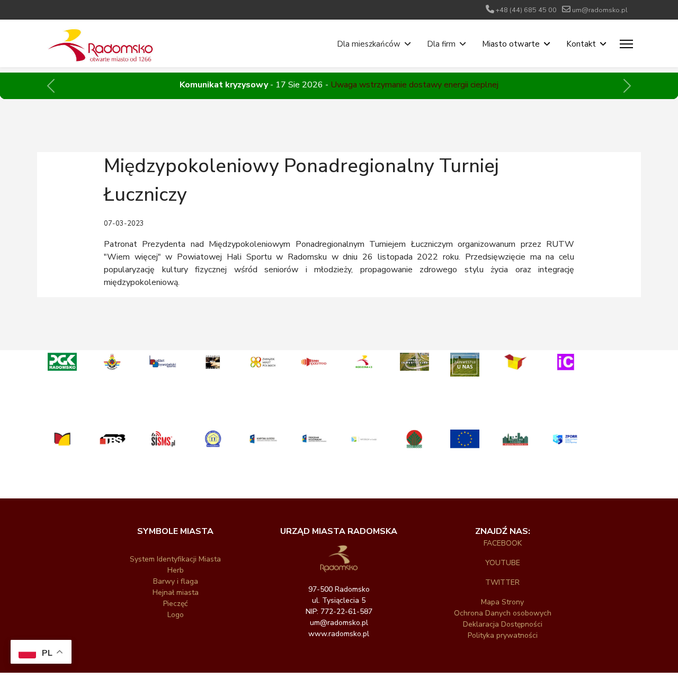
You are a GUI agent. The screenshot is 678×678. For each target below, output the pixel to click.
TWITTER (502, 582)
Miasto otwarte (511, 44)
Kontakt (581, 44)
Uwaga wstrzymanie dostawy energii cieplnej (414, 85)
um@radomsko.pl (600, 9)
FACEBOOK (503, 543)
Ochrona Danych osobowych (502, 613)
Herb (175, 570)
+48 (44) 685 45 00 (526, 9)
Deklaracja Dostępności (502, 624)
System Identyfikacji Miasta (175, 559)
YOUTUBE (502, 563)
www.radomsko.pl (338, 634)
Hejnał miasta (176, 592)
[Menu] (626, 44)
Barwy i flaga (175, 581)
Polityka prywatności (503, 635)
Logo (175, 615)
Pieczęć (175, 604)
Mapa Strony (502, 602)
